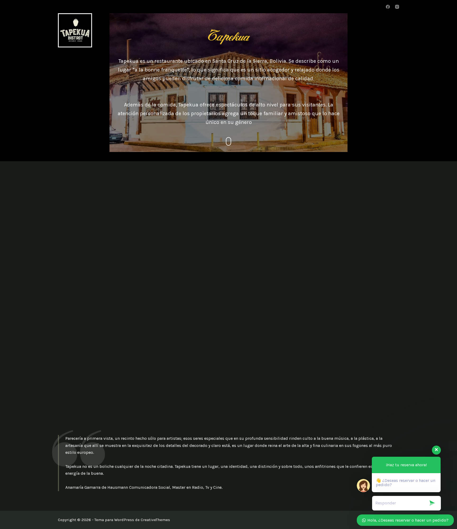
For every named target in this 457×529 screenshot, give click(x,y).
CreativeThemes (155, 519)
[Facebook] (388, 7)
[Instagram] (397, 7)
